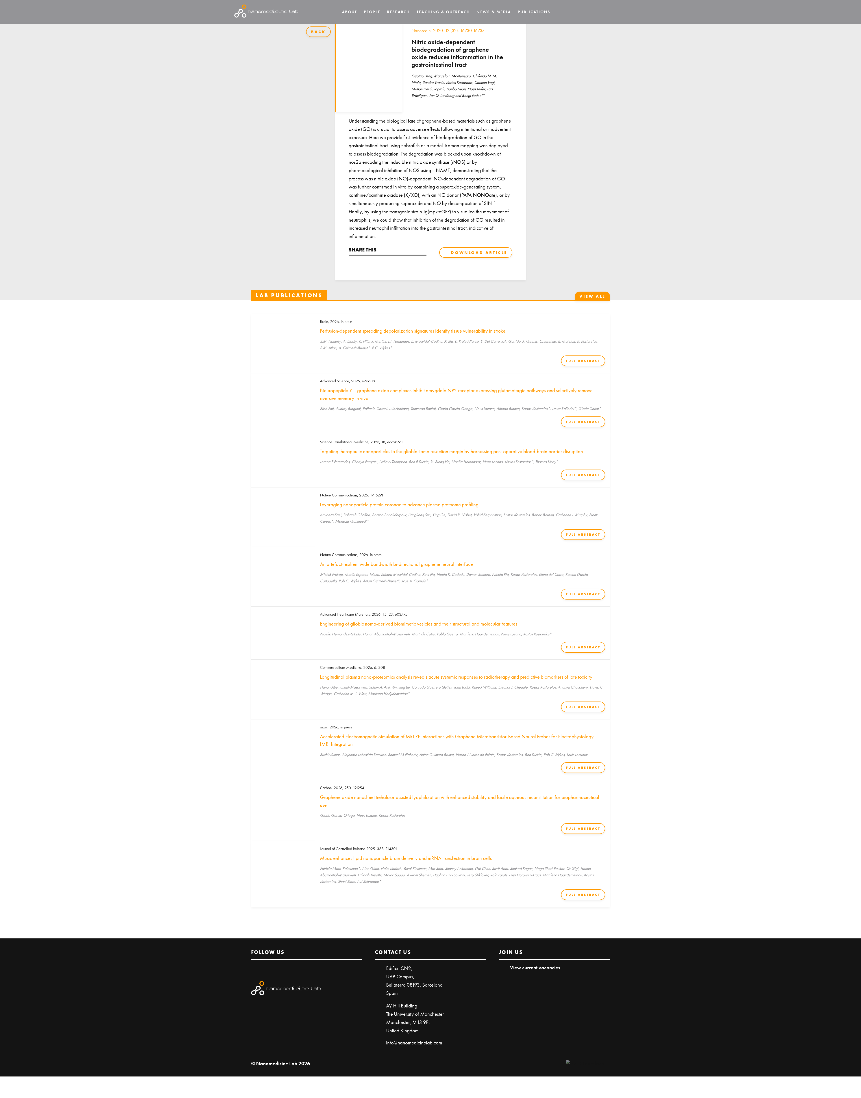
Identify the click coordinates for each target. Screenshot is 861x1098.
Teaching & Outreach (443, 11)
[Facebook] (364, 263)
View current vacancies (535, 967)
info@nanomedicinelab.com (414, 1042)
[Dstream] (585, 1063)
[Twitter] (352, 263)
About (349, 11)
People (372, 11)
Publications (534, 11)
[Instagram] (623, 12)
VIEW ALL (592, 296)
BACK (318, 31)
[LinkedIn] (611, 12)
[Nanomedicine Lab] (266, 11)
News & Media (493, 11)
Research (398, 11)
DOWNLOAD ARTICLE (479, 252)
